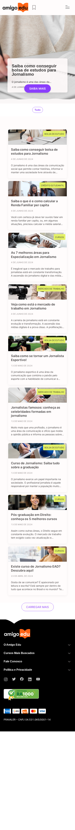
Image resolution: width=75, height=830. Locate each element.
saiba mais (37, 88)
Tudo (38, 109)
